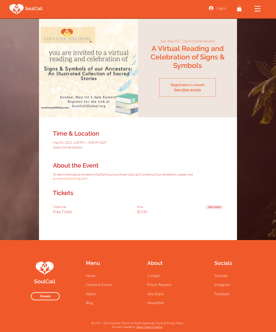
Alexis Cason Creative (149, 327)
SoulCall (34, 8)
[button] (239, 8)
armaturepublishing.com (70, 178)
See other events (187, 90)
